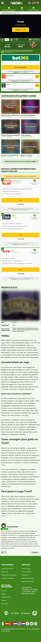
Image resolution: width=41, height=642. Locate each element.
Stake (18, 329)
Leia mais (35, 552)
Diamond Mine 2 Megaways (10, 115)
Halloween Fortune (28, 581)
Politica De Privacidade (8, 575)
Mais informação (20, 67)
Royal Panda (29, 328)
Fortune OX (25, 575)
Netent (3, 594)
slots (14, 12)
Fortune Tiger (26, 568)
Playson (3, 600)
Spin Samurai (20, 331)
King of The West (26, 155)
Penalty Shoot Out (28, 578)
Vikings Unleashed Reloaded (10, 135)
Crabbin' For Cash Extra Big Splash (12, 155)
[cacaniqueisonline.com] (16, 3)
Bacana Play (21, 328)
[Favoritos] (37, 3)
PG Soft (3, 590)
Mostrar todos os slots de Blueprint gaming (20, 161)
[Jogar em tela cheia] (2, 39)
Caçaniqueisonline (6, 12)
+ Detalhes (20, 204)
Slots (22, 10)
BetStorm (28, 329)
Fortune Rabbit (26, 572)
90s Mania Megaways (28, 115)
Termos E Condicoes (7, 578)
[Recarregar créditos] (7, 39)
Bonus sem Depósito (9, 10)
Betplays (14, 328)
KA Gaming (4, 603)
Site (37, 76)
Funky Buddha (25, 135)
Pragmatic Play (6, 597)
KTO (33, 329)
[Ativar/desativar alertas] (29, 3)
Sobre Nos (4, 572)
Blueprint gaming (21, 24)
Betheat (23, 329)
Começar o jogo (20, 29)
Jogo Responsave (7, 568)
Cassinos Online (33, 10)
